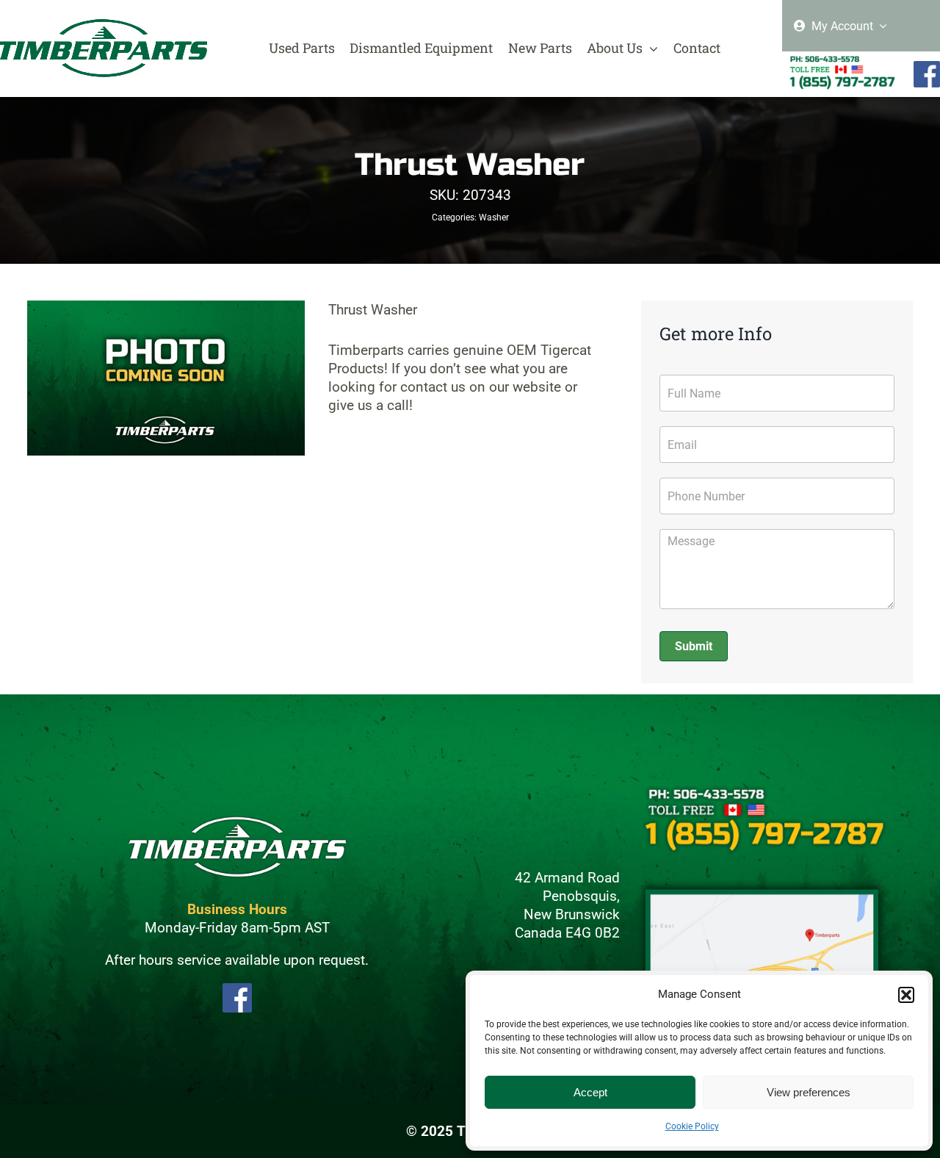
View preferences (808, 1092)
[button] (906, 995)
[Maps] (762, 885)
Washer (494, 217)
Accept (590, 1092)
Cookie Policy (692, 1126)
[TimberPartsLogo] (103, 25)
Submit (693, 646)
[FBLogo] (927, 67)
